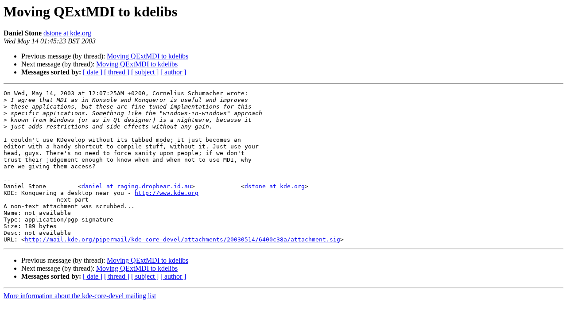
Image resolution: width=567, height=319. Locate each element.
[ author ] (173, 72)
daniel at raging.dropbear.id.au (136, 186)
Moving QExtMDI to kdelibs (147, 56)
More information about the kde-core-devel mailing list (80, 296)
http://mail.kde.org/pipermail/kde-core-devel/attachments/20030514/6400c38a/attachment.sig (182, 239)
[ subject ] (145, 72)
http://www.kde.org (166, 193)
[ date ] (92, 72)
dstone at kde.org (67, 33)
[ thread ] (116, 72)
